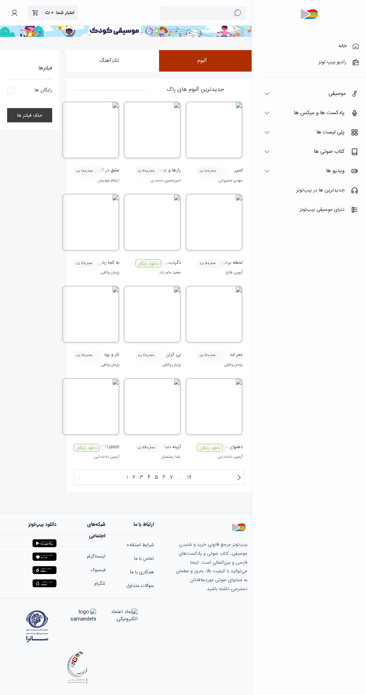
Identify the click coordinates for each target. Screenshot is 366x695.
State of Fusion (102, 447)
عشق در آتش (106, 170)
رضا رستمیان (171, 457)
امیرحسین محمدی (165, 181)
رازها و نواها (169, 170)
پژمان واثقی (110, 272)
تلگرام (99, 584)
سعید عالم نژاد (170, 272)
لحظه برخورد (231, 263)
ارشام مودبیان (108, 181)
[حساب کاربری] (14, 12)
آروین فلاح (234, 272)
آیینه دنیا (172, 447)
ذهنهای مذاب (230, 447)
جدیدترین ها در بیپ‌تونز (320, 190)
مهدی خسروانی (230, 181)
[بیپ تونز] (309, 14)
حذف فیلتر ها (30, 116)
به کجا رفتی (108, 263)
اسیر (238, 170)
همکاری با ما (142, 572)
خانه (342, 46)
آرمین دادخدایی (230, 457)
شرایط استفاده (140, 545)
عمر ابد (236, 355)
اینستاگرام (96, 556)
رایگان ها (43, 90)
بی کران (173, 355)
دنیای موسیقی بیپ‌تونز (322, 209)
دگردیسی (172, 263)
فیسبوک (98, 570)
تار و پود (111, 355)
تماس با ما (144, 559)
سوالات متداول (140, 586)
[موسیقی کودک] (126, 35)
